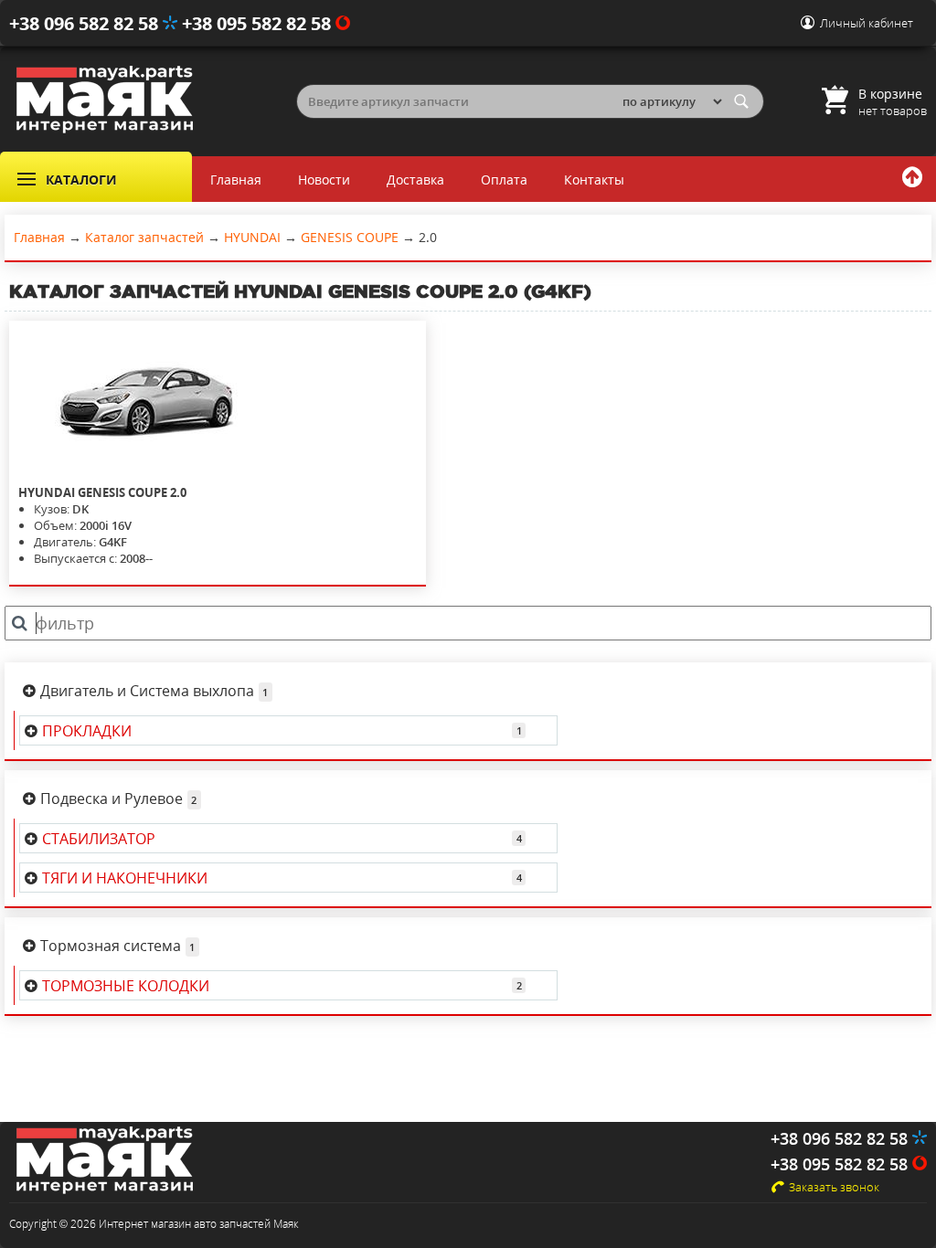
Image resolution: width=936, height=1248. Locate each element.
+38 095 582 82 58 (258, 23)
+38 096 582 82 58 (86, 23)
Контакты (594, 179)
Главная (235, 179)
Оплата (504, 179)
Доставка (415, 179)
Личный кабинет (866, 23)
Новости (324, 179)
